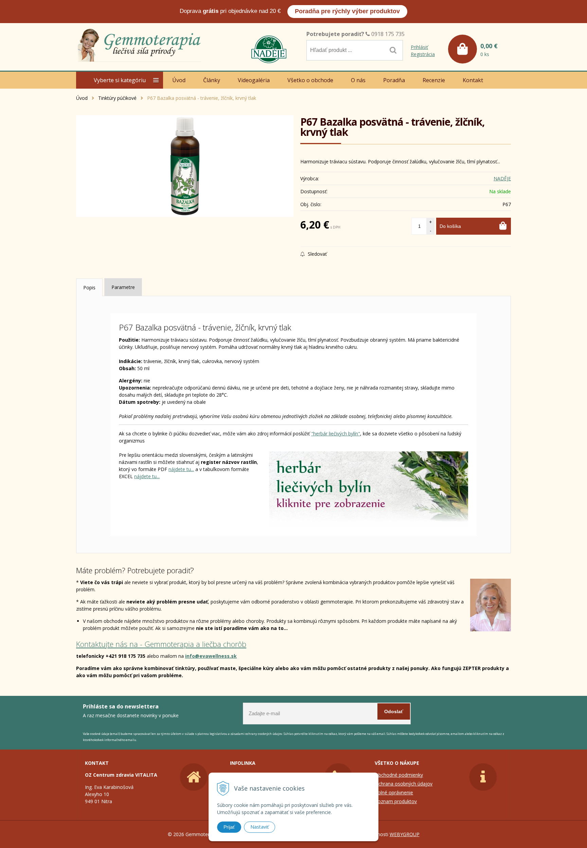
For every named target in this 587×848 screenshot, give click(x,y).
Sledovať (316, 254)
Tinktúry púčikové (117, 98)
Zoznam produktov (396, 801)
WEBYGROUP (405, 834)
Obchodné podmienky (399, 775)
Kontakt (473, 80)
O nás (358, 80)
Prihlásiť (419, 47)
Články (211, 80)
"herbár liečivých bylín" (335, 433)
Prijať (229, 827)
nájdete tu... (181, 469)
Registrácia (423, 54)
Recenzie (434, 80)
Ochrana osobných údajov (403, 783)
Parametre (123, 287)
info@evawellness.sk (211, 656)
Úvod (82, 98)
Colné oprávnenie (394, 792)
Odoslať (393, 711)
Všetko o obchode (310, 80)
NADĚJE (502, 178)
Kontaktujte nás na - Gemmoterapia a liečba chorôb (161, 644)
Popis (89, 287)
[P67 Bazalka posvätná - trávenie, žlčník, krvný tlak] (185, 166)
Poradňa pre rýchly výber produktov (347, 11)
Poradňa (394, 80)
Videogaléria (254, 80)
